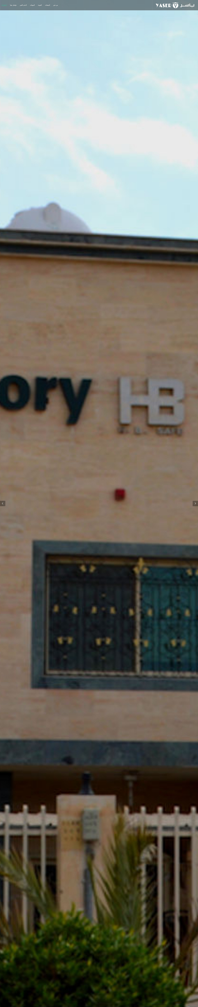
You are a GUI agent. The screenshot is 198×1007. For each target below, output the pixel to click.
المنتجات (47, 5)
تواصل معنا (13, 5)
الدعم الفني (23, 5)
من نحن (55, 5)
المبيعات (32, 5)
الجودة (40, 5)
